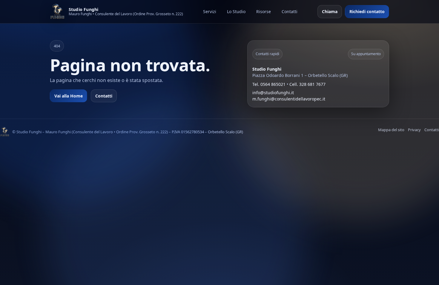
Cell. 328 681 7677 (307, 84)
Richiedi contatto (367, 11)
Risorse (263, 11)
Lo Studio (236, 11)
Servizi (209, 11)
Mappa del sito (391, 129)
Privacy (414, 129)
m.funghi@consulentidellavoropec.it (288, 99)
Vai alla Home (68, 96)
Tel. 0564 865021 (268, 84)
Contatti (289, 11)
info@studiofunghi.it (273, 92)
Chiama (329, 11)
